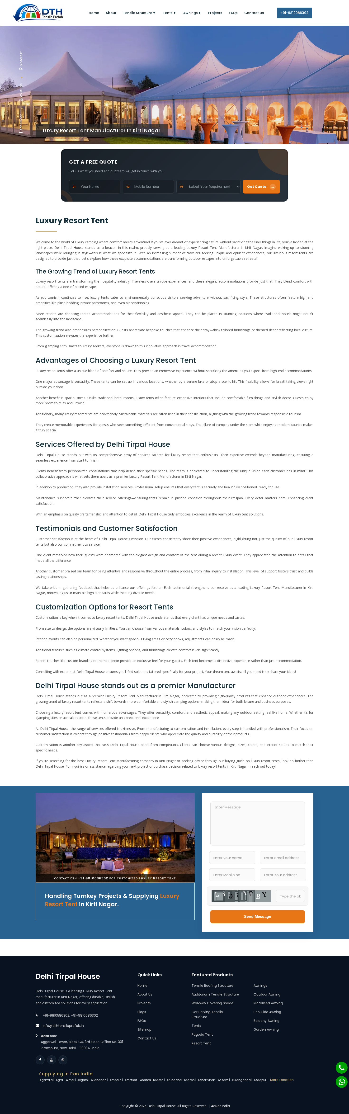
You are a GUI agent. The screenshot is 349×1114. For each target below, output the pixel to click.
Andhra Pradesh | (153, 1080)
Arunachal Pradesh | (182, 1080)
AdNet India (220, 1106)
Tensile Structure (137, 12)
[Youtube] (51, 1059)
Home (94, 12)
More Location (282, 1079)
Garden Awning (266, 1029)
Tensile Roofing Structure (212, 985)
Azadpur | (261, 1080)
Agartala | (47, 1080)
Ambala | (117, 1080)
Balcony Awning (266, 1020)
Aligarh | (83, 1080)
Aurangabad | (242, 1080)
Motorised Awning (268, 1003)
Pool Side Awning (267, 1012)
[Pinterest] (62, 1059)
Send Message (257, 917)
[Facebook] (40, 1059)
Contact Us (254, 12)
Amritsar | (132, 1080)
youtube (21, 90)
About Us (144, 994)
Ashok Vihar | (207, 1080)
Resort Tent (201, 1043)
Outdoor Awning (267, 994)
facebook (21, 122)
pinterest (21, 58)
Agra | (60, 1080)
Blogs (141, 1012)
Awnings (190, 12)
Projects (215, 12)
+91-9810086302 (294, 12)
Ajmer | (71, 1080)
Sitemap (144, 1029)
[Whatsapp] (339, 1079)
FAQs (233, 12)
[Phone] (338, 1065)
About (111, 12)
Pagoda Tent (202, 1034)
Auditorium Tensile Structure (215, 994)
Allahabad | (100, 1080)
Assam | (224, 1080)
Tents (168, 12)
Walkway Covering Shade (212, 1003)
